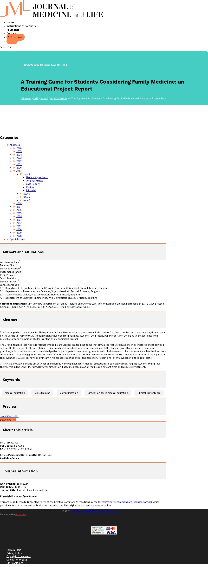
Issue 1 (26, 200)
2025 (19, 151)
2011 (19, 226)
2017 (19, 206)
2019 (35, 98)
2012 (19, 222)
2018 (19, 203)
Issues (10, 22)
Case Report (33, 183)
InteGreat (20, 514)
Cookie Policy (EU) (16, 559)
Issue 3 (26, 193)
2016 (19, 209)
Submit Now (15, 37)
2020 (19, 167)
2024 (19, 154)
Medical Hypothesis (37, 177)
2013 (19, 219)
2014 (19, 216)
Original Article (58, 98)
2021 (19, 164)
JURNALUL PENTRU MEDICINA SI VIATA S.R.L (95, 511)
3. (3, 294)
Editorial (31, 190)
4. (3, 297)
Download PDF (8, 419)
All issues (26, 98)
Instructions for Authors (21, 26)
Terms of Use (13, 549)
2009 (19, 232)
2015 (19, 213)
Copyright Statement (18, 556)
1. (3, 288)
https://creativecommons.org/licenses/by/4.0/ (125, 501)
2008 (19, 235)
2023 (19, 157)
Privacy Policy (14, 553)
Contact (11, 33)
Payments (12, 30)
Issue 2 (26, 196)
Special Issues (17, 239)
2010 (19, 229)
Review (30, 187)
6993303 (13, 442)
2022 (19, 161)
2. (3, 291)
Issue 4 (44, 98)
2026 (19, 148)
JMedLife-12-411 (9, 416)
